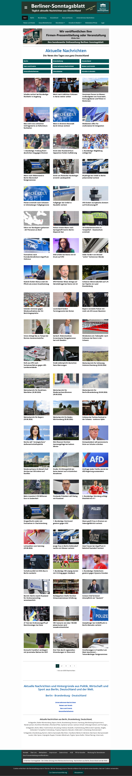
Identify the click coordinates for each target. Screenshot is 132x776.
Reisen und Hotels (29, 23)
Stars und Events (67, 18)
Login (103, 23)
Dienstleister (60, 23)
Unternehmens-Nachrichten (85, 18)
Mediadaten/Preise (91, 23)
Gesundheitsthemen (45, 23)
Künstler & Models (75, 23)
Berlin (32, 18)
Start (24, 18)
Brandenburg (42, 18)
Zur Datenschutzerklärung (58, 772)
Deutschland (54, 18)
